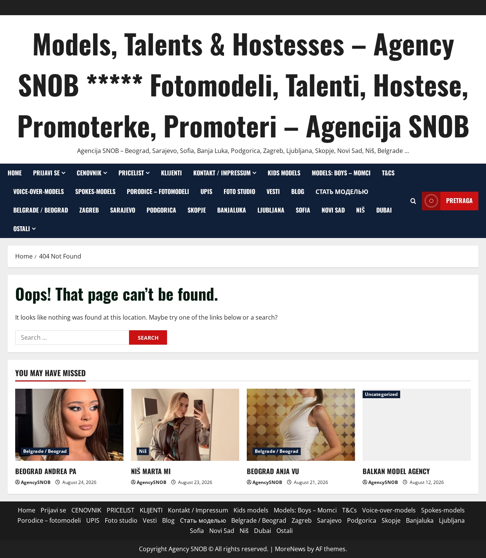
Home (15, 172)
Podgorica (161, 209)
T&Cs (388, 172)
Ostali (21, 228)
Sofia (303, 209)
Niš (360, 209)
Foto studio (239, 191)
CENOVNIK (89, 172)
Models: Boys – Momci (341, 172)
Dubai (384, 209)
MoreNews (290, 549)
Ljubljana (270, 209)
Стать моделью (342, 191)
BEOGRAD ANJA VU (273, 471)
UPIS (206, 191)
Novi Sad (333, 209)
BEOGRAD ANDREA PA (45, 471)
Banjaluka (231, 209)
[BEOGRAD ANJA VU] (301, 425)
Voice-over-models (38, 191)
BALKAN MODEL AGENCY (396, 471)
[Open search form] (413, 201)
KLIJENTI (171, 172)
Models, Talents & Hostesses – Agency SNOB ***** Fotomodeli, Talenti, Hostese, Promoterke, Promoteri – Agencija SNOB (243, 84)
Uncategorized (381, 394)
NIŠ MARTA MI (150, 471)
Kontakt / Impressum (222, 172)
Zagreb (89, 209)
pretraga (459, 200)
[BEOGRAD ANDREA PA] (69, 425)
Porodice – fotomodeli (158, 191)
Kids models (284, 172)
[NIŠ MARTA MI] (185, 425)
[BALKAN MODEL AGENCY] (417, 425)
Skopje (197, 209)
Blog (297, 191)
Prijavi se (46, 172)
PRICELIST (131, 172)
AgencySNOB (35, 482)
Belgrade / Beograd (40, 209)
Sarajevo (122, 209)
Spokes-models (95, 191)
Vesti (273, 191)
